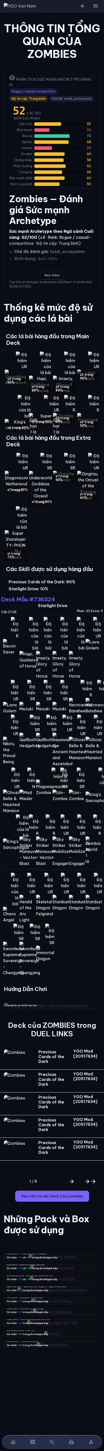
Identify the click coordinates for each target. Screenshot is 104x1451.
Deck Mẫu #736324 (28, 599)
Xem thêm (52, 275)
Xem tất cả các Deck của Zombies (52, 1196)
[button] (95, 6)
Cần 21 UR (8, 612)
